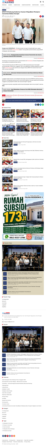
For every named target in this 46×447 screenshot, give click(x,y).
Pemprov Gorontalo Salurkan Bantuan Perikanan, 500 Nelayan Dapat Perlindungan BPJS (8, 134)
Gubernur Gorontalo (30, 95)
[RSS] (14, 436)
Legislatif (4, 304)
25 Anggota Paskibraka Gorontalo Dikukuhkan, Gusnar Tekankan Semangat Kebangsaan (24, 287)
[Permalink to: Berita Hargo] (3, 16)
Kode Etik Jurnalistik (6, 392)
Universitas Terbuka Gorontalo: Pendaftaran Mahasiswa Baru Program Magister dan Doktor (21, 405)
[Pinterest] (8, 436)
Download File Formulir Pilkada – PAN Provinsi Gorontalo (14, 381)
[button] (40, 2)
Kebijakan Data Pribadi (7, 390)
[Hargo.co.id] (8, 1)
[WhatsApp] (43, 105)
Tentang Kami (5, 402)
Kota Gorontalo (6, 426)
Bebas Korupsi (10, 95)
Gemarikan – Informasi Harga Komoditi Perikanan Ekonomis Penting (17, 383)
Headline (4, 306)
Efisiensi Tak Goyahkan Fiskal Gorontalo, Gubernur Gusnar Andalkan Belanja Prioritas (37, 134)
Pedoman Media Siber (7, 394)
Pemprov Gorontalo (7, 96)
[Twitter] (38, 105)
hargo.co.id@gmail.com (9, 321)
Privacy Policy (5, 396)
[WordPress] (10, 436)
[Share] (43, 16)
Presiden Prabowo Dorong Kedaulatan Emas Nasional (19, 291)
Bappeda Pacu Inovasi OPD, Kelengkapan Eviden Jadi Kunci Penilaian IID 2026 (37, 120)
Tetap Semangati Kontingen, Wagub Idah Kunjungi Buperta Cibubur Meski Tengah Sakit (23, 134)
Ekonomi (4, 301)
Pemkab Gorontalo (7, 430)
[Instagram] (12, 436)
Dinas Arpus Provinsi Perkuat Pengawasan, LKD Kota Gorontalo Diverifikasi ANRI (8, 120)
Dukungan (22, 95)
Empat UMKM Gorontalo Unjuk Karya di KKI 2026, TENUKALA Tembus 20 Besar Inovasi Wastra (22, 120)
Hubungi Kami (5, 385)
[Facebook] (36, 105)
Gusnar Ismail (15, 49)
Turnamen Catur (5, 404)
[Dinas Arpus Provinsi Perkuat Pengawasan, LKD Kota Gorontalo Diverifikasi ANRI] (8, 113)
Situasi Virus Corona (6, 400)
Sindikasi (4, 398)
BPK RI (16, 95)
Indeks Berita (5, 387)
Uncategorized (5, 299)
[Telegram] (40, 105)
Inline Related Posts (41, 58)
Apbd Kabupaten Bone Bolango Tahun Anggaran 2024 (14, 379)
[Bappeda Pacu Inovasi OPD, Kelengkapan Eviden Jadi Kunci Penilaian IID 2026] (37, 113)
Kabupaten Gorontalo (8, 423)
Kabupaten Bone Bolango (8, 428)
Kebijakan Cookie (6, 389)
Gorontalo (4, 9)
